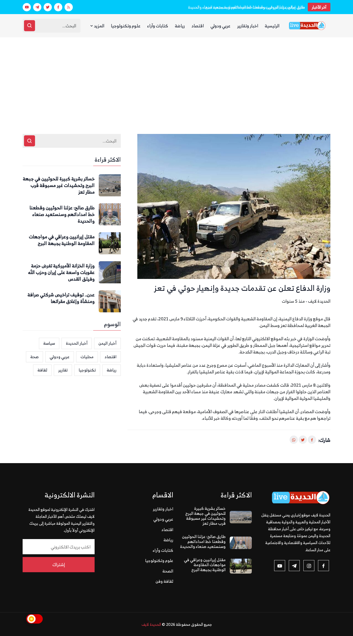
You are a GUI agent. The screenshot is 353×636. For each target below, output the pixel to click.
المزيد (98, 26)
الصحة (167, 571)
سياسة (49, 343)
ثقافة (42, 370)
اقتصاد (197, 26)
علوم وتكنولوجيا (126, 26)
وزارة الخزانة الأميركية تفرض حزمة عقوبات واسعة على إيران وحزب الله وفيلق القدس (61, 272)
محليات (87, 356)
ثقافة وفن (164, 581)
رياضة (180, 26)
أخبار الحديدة (76, 343)
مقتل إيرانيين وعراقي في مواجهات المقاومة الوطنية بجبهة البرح (255, 7)
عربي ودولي (220, 26)
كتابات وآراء (157, 26)
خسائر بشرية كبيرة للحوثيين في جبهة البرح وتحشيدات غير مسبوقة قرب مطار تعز (59, 185)
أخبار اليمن (107, 343)
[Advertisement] (176, 78)
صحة (34, 356)
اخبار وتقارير (247, 26)
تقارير (63, 370)
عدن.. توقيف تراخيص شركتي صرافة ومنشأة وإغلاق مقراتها (61, 298)
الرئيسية (272, 26)
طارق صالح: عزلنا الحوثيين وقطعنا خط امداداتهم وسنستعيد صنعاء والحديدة (62, 214)
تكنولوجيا (87, 370)
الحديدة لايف (151, 624)
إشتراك (58, 564)
